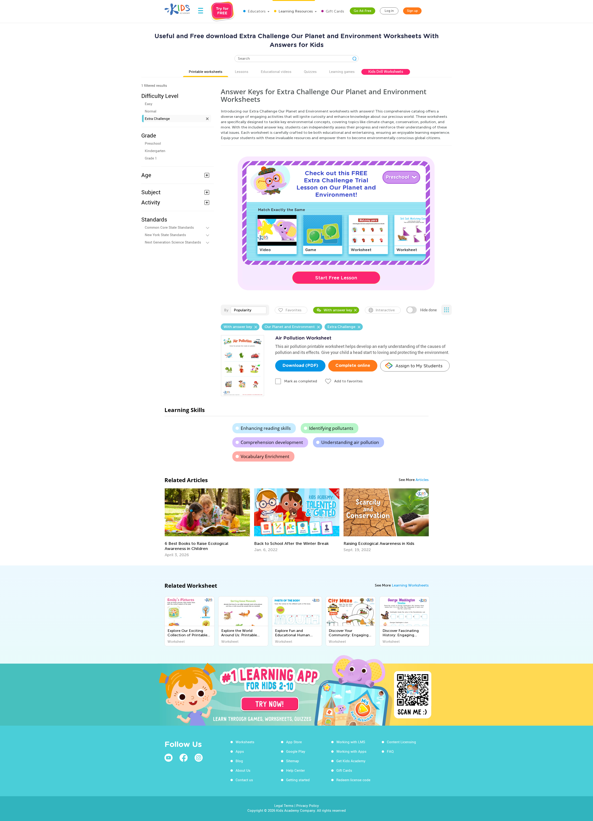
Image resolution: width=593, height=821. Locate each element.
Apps (240, 751)
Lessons (241, 71)
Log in (389, 11)
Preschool (153, 143)
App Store (294, 742)
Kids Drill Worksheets (385, 71)
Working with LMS (350, 742)
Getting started (298, 779)
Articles (422, 480)
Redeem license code (353, 779)
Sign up (412, 11)
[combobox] (248, 310)
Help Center (295, 770)
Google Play (295, 751)
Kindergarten (155, 150)
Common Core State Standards (169, 227)
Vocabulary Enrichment (265, 456)
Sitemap (292, 761)
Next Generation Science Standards (173, 242)
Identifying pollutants (331, 428)
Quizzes (310, 71)
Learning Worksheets (410, 585)
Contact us (244, 779)
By (226, 310)
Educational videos (276, 71)
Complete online (352, 366)
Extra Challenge (157, 118)
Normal (150, 111)
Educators (256, 11)
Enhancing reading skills (266, 428)
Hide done (428, 309)
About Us (243, 770)
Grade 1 (151, 158)
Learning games (342, 71)
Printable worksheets (205, 71)
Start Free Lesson (336, 278)
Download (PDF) (300, 366)
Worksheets (245, 742)
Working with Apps (351, 751)
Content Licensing (401, 742)
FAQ (390, 751)
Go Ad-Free (362, 11)
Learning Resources (295, 11)
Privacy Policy (307, 805)
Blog (239, 761)
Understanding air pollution (350, 442)
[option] (207, 522)
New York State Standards (165, 234)
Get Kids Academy (351, 761)
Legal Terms (283, 805)
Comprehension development (272, 442)
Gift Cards (334, 11)
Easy (148, 103)
